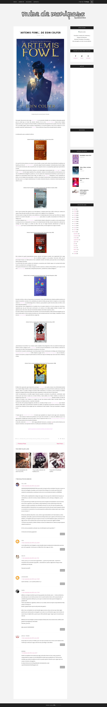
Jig (51, 422)
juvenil (38, 438)
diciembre (76, 233)
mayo (75, 245)
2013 (75, 225)
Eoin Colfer (29, 438)
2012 (75, 227)
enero (75, 251)
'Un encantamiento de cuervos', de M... (21, 470)
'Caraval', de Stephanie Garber (55, 470)
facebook (76, 58)
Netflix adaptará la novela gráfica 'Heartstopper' (84, 192)
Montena (47, 438)
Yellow (23, 483)
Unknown (24, 577)
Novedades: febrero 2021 (84, 179)
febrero (75, 249)
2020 (75, 211)
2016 (75, 219)
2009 (75, 253)
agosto (75, 241)
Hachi (23, 556)
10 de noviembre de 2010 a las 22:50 (30, 542)
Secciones (29, 1)
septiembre (76, 239)
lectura (42, 438)
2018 (75, 215)
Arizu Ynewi (25, 636)
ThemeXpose (58, 705)
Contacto (36, 1)
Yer (22, 540)
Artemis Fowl (23, 438)
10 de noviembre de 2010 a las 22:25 (30, 485)
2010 (75, 231)
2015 (75, 221)
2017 (75, 217)
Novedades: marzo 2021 (85, 155)
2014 (75, 223)
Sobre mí (21, 1)
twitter (81, 58)
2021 (75, 209)
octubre (75, 237)
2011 (75, 229)
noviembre (76, 235)
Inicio (15, 1)
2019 (75, 213)
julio (75, 243)
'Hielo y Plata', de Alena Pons (85, 168)
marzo (75, 247)
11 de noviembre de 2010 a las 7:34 (30, 558)
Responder (62, 533)
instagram (88, 58)
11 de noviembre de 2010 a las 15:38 (30, 579)
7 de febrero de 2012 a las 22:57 (29, 653)
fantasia (34, 438)
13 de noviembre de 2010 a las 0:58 (30, 638)
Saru (39, 35)
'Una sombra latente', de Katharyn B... (39, 470)
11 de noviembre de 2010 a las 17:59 (30, 592)
